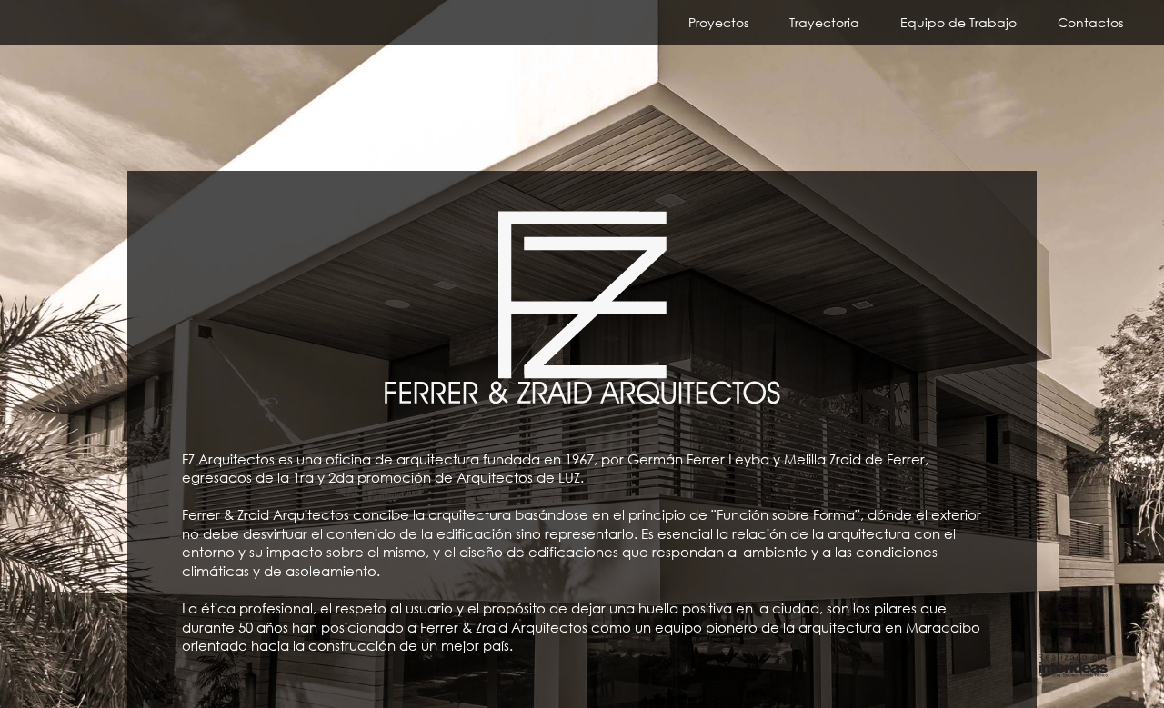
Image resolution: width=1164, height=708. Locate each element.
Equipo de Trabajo (958, 22)
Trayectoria (824, 22)
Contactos (1090, 22)
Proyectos (718, 22)
